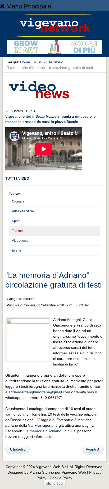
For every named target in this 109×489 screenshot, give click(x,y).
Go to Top (54, 483)
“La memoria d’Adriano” (43, 431)
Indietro (19, 449)
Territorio (55, 62)
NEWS (39, 62)
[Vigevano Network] (54, 25)
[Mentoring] (54, 48)
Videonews (20, 241)
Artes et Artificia (23, 211)
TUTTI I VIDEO (17, 178)
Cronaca (18, 201)
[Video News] (38, 89)
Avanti (91, 449)
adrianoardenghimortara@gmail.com (39, 392)
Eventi (16, 250)
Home (25, 62)
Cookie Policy (61, 478)
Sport (16, 221)
